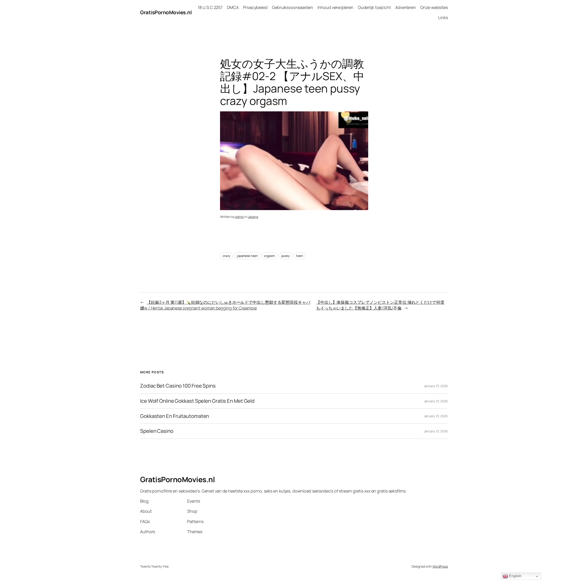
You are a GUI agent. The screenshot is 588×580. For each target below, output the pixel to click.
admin (239, 216)
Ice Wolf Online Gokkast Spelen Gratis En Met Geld (197, 401)
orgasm (269, 255)
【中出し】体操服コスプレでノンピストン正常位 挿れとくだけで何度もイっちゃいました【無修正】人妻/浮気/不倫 (380, 305)
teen (299, 255)
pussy (285, 255)
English (514, 576)
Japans (253, 216)
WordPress (440, 566)
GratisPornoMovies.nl (166, 12)
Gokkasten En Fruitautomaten (174, 416)
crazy (227, 255)
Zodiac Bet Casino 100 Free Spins (178, 386)
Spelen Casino (156, 431)
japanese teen (247, 255)
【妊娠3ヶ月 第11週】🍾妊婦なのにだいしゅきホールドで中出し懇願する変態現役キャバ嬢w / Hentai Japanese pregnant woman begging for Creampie (225, 305)
